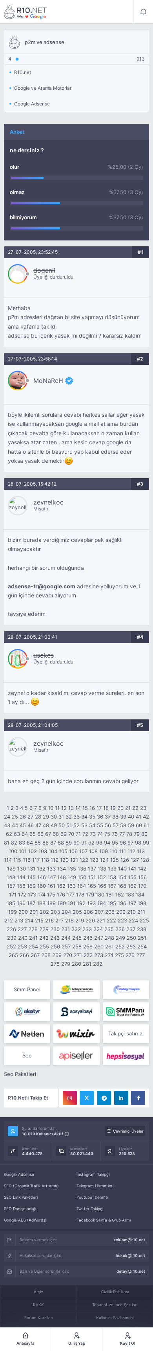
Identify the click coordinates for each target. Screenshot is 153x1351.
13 (71, 808)
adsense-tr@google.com (41, 586)
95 (115, 842)
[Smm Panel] (76, 1011)
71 (78, 834)
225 (144, 920)
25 (15, 816)
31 (61, 816)
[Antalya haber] (76, 989)
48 (46, 825)
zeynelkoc (48, 502)
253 (22, 946)
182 (119, 894)
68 (56, 834)
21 (128, 808)
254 (33, 946)
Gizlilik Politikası (115, 1291)
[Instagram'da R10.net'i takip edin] (70, 1098)
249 (120, 938)
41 (138, 816)
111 (122, 851)
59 (131, 825)
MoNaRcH (48, 380)
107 (83, 851)
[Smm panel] (126, 1011)
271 (78, 955)
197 (132, 903)
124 (104, 860)
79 (137, 834)
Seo (27, 1055)
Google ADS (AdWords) (25, 1220)
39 (123, 816)
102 (32, 851)
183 (130, 894)
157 (11, 886)
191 (71, 903)
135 (71, 868)
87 (53, 842)
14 (78, 808)
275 (119, 955)
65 (32, 834)
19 (113, 808)
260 (99, 946)
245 (77, 938)
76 (115, 834)
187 (31, 903)
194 (101, 903)
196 (122, 903)
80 (144, 834)
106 (73, 851)
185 (11, 903)
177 (71, 894)
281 (87, 964)
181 (110, 894)
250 (131, 938)
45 (23, 825)
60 (139, 825)
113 (141, 851)
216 (49, 920)
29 (46, 816)
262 (120, 946)
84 (30, 842)
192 (81, 903)
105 (63, 851)
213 (19, 920)
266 (24, 955)
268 (46, 955)
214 (29, 920)
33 (76, 816)
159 (31, 886)
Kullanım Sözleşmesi (114, 1317)
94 (107, 842)
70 (71, 834)
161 (51, 886)
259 (88, 946)
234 (98, 929)
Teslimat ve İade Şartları (114, 1304)
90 (76, 842)
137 (92, 868)
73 (93, 834)
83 (22, 842)
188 (41, 903)
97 (130, 842)
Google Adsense (19, 1174)
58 (123, 825)
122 (84, 860)
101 (23, 851)
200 (23, 912)
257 (66, 946)
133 (51, 868)
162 (61, 886)
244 (66, 938)
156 (142, 877)
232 (76, 929)
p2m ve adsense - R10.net (25, 12)
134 (61, 868)
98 (138, 842)
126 (124, 860)
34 (84, 816)
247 (98, 938)
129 (11, 868)
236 (120, 929)
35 (92, 816)
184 (140, 894)
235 (109, 929)
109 (103, 851)
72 (85, 834)
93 (99, 842)
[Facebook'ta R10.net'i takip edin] (138, 1098)
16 (92, 808)
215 (39, 920)
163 (71, 886)
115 (17, 860)
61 (146, 825)
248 (109, 938)
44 (15, 825)
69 (63, 834)
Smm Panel (27, 989)
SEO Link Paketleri (21, 1197)
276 (130, 955)
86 (45, 842)
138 (102, 868)
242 (44, 938)
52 (76, 825)
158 (21, 886)
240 (22, 938)
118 (45, 860)
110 (113, 851)
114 (8, 860)
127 (135, 860)
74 (100, 834)
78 (129, 834)
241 (33, 938)
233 (87, 929)
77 (122, 834)
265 (13, 955)
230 (55, 929)
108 (93, 851)
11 (57, 808)
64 (25, 834)
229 (44, 929)
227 (22, 929)
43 (7, 825)
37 (108, 816)
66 (40, 834)
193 (91, 903)
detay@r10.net (131, 1271)
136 (82, 868)
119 (54, 860)
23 (143, 808)
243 (55, 938)
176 (61, 894)
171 (12, 894)
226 (11, 929)
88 (61, 842)
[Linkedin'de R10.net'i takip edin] (121, 1098)
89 (69, 842)
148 (61, 877)
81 (6, 842)
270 (67, 955)
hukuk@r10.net (130, 1255)
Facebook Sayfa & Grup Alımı (103, 1220)
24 (7, 816)
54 (92, 825)
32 (69, 816)
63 (17, 834)
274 (109, 955)
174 (42, 894)
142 (142, 868)
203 (55, 912)
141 (132, 868)
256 (55, 946)
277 (140, 955)
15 (85, 808)
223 (122, 920)
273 (98, 955)
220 (90, 920)
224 (133, 920)
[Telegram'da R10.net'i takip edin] (104, 1098)
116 (27, 860)
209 (121, 912)
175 (51, 894)
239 (11, 938)
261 (109, 946)
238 (141, 929)
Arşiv (38, 1291)
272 (88, 955)
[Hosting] (126, 989)
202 (44, 912)
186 (21, 903)
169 (132, 886)
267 (35, 955)
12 (64, 808)
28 (38, 816)
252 (11, 946)
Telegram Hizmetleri (94, 1185)
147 (51, 877)
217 (59, 920)
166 (102, 886)
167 (112, 886)
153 (111, 877)
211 (141, 912)
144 (21, 877)
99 (146, 842)
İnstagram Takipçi (92, 1174)
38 (115, 816)
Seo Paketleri (20, 1074)
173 (32, 894)
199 (12, 912)
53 (84, 825)
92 (91, 842)
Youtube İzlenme (92, 1197)
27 (30, 816)
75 (107, 834)
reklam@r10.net (129, 1239)
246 (88, 938)
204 (66, 912)
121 (74, 860)
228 (33, 929)
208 (110, 912)
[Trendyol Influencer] (76, 1033)
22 (135, 808)
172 (22, 894)
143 (11, 877)
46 (30, 825)
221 (101, 920)
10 (50, 808)
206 (88, 912)
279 (65, 964)
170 (142, 886)
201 (33, 912)
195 (111, 903)
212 (8, 920)
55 (100, 825)
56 (108, 825)
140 (122, 868)
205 (77, 912)
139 (112, 868)
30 (54, 816)
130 (21, 868)
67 (48, 834)
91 (84, 842)
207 (99, 912)
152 (101, 877)
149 (71, 877)
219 (79, 920)
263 (131, 946)
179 (90, 894)
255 (44, 946)
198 (142, 903)
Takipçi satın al (126, 1033)
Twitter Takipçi (89, 1208)
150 (82, 877)
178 (80, 894)
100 (13, 851)
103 (42, 851)
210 (131, 912)
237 (130, 929)
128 (144, 860)
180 (100, 894)
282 (97, 964)
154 (122, 877)
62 (9, 834)
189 (51, 903)
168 (122, 886)
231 (65, 929)
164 (81, 886)
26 (23, 816)
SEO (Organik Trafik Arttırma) (31, 1185)
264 (142, 946)
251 (142, 938)
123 (94, 860)
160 (41, 886)
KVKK (38, 1304)
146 (41, 877)
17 (99, 808)
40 (131, 816)
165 (91, 886)
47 (38, 825)
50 (61, 825)
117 (36, 860)
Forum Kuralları (38, 1317)
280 (76, 964)
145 (31, 877)
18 (106, 808)
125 (114, 860)
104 (53, 851)
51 (69, 825)
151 (92, 877)
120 (64, 860)
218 (69, 920)
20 (120, 808)
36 (100, 816)
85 (38, 842)
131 (31, 868)
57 (115, 825)
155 (132, 877)
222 (111, 920)
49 (54, 825)
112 (131, 851)
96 (123, 842)
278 (55, 964)
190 (61, 903)
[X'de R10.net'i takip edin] (87, 1098)
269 (57, 955)
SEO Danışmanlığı (20, 1208)
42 (146, 816)
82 (14, 842)
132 (41, 868)
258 (77, 946)
